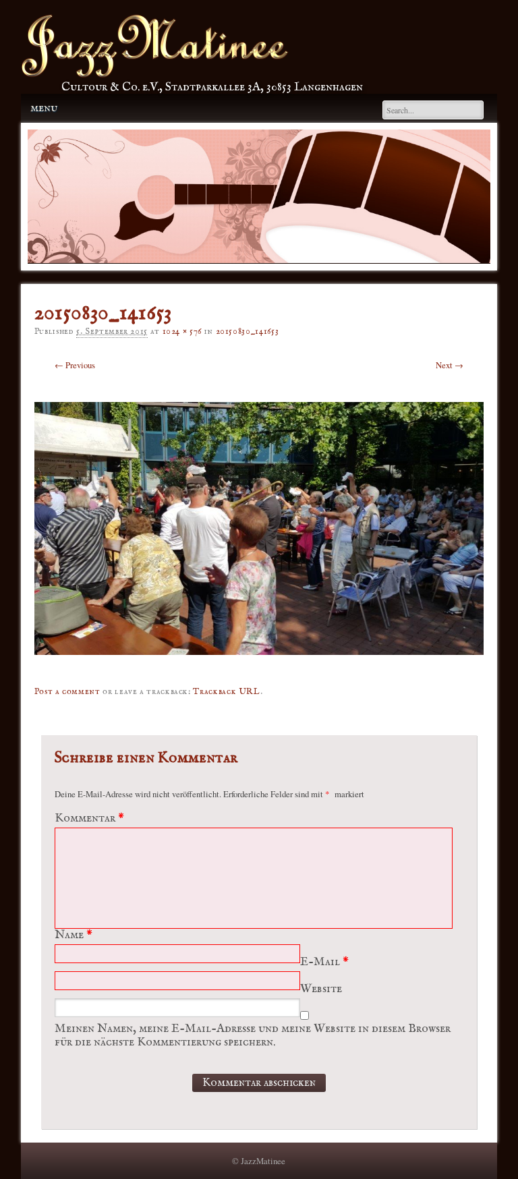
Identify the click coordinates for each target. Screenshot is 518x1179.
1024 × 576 (182, 331)
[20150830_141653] (259, 664)
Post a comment (67, 691)
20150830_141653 (247, 331)
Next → (449, 365)
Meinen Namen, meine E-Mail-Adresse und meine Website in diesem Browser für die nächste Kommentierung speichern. (253, 1035)
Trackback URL (226, 691)
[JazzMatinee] (155, 74)
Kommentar (89, 818)
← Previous (75, 365)
